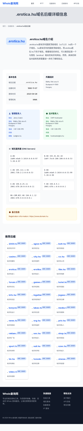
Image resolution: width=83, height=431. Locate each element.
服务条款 (38, 418)
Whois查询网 (10, 3)
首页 (32, 3)
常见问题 (67, 405)
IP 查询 (46, 408)
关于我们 (67, 398)
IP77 (41, 3)
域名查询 (46, 401)
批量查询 (52, 3)
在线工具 (46, 398)
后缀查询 (65, 3)
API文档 (76, 3)
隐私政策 (31, 418)
